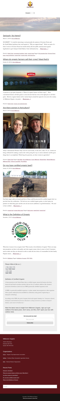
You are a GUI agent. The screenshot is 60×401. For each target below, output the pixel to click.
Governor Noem (51, 53)
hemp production (10, 55)
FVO (28, 258)
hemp (26, 53)
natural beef (36, 210)
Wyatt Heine (24, 161)
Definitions (10, 258)
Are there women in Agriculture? (16, 108)
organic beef (10, 210)
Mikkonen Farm (6, 161)
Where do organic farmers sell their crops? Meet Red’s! (26, 59)
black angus (30, 210)
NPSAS (4, 358)
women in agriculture (15, 161)
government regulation (19, 53)
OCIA (31, 258)
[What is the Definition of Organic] (21, 244)
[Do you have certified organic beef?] (25, 197)
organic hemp (31, 53)
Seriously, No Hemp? (12, 36)
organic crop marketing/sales (20, 103)
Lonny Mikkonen (35, 159)
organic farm (17, 55)
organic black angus (18, 210)
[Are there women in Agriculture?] (26, 148)
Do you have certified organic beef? (17, 165)
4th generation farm (42, 53)
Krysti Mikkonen (27, 159)
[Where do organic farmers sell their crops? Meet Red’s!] (30, 90)
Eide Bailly (19, 159)
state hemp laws (31, 55)
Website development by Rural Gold (30, 398)
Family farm (10, 53)
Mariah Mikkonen (51, 159)
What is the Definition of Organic (16, 214)
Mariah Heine (43, 159)
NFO (4, 361)
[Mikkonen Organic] (30, 6)
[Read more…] (44, 49)
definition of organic (21, 258)
